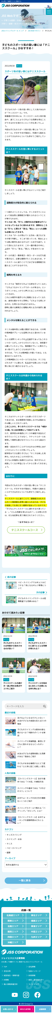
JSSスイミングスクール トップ (12, 30)
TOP (5, 966)
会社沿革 (7, 971)
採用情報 (31, 975)
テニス (19, 66)
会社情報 (31, 966)
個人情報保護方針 (11, 984)
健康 (8, 852)
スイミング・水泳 (14, 839)
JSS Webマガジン (34, 30)
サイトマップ (33, 984)
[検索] (44, 706)
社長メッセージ (34, 971)
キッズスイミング (14, 834)
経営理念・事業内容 (11, 975)
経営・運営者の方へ (36, 979)
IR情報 (6, 979)
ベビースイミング (14, 848)
